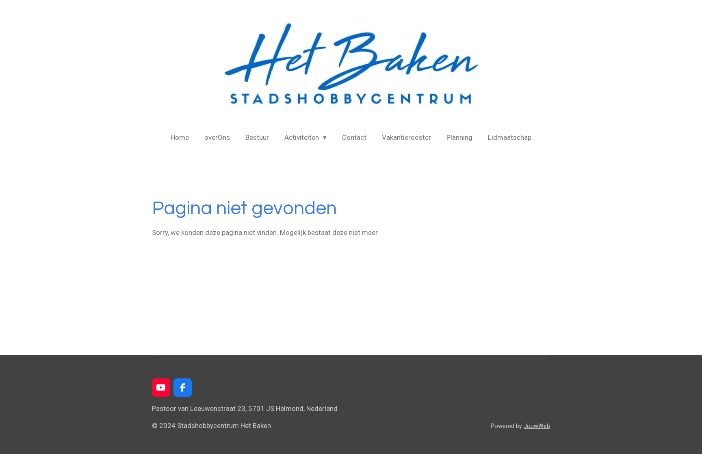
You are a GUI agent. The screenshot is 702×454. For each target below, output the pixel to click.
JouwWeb (537, 426)
